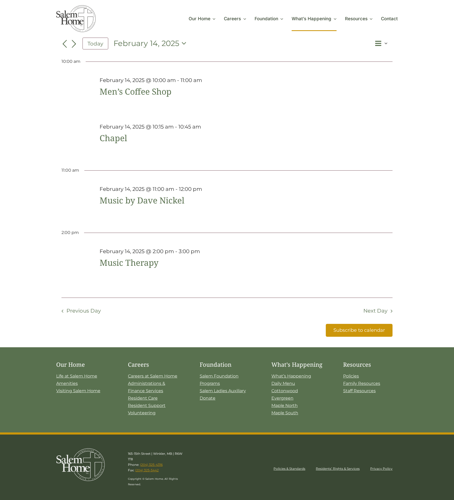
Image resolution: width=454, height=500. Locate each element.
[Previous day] (64, 44)
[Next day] (74, 44)
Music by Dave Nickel (142, 200)
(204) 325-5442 (147, 470)
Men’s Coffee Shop (136, 91)
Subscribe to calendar (359, 330)
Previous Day (83, 311)
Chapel (113, 138)
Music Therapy (129, 262)
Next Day (375, 311)
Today (95, 43)
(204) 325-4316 (151, 465)
